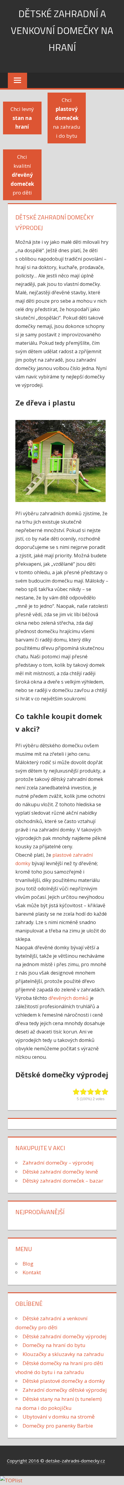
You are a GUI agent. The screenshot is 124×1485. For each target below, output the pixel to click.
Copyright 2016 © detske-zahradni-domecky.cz (56, 1461)
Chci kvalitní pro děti (22, 174)
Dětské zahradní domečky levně (60, 1171)
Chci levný (22, 118)
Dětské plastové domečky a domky (64, 1380)
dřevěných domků (68, 998)
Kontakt (32, 1272)
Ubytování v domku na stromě (59, 1416)
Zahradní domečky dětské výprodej (65, 1389)
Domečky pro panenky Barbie (58, 1425)
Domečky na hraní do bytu (54, 1345)
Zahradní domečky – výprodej (58, 1162)
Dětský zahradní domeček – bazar (63, 1180)
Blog (28, 1263)
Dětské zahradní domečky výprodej (65, 1336)
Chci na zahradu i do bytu (66, 117)
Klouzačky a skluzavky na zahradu (63, 1354)
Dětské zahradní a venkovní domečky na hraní (62, 30)
